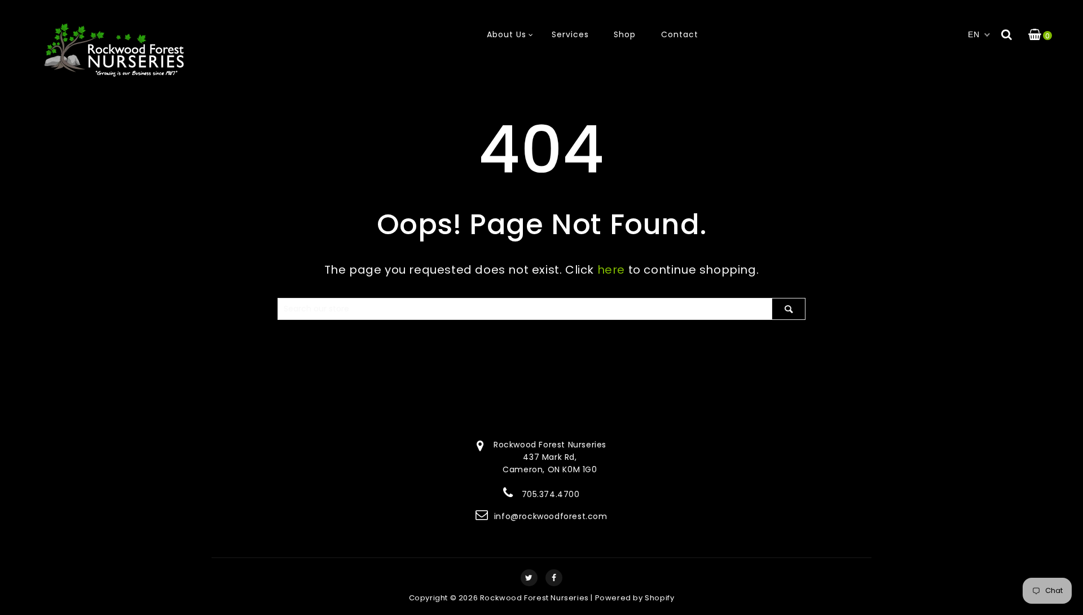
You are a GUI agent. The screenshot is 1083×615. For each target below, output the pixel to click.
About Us (506, 34)
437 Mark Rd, (549, 457)
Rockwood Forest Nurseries (534, 597)
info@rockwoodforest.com (550, 516)
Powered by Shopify (635, 597)
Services (570, 34)
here (611, 270)
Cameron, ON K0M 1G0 (550, 469)
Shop (625, 34)
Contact (679, 34)
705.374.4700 (551, 494)
